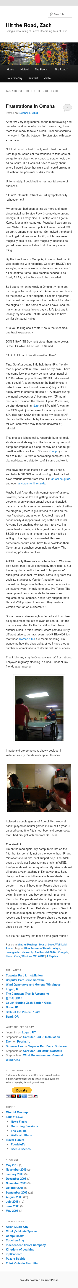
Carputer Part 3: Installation (24, 975)
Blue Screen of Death (37, 948)
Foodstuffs (18, 1144)
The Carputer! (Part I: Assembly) (27, 993)
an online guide (60, 479)
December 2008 (16, 1178)
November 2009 (16, 1169)
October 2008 (14, 1188)
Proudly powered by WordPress (39, 1280)
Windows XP (29, 956)
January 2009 (14, 1174)
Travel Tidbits (15, 1140)
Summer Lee (14, 1046)
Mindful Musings (27, 944)
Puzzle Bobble (15, 1258)
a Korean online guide (31, 483)
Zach (9, 1041)
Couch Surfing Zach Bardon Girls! (29, 1003)
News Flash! (19, 1121)
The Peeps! (41, 69)
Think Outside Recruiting (22, 1263)
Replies (52, 956)
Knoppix (54, 451)
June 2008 (12, 1206)
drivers (25, 952)
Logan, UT (13, 989)
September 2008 (16, 1192)
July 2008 (12, 1201)
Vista (17, 956)
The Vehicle (18, 1131)
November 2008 (16, 1183)
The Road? (61, 69)
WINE (41, 956)
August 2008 (14, 1197)
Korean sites (27, 639)
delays (56, 948)
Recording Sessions (24, 1126)
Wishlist (33, 78)
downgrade (13, 952)
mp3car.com (14, 1254)
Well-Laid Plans (21, 1135)
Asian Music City (17, 1227)
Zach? (47, 78)
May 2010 (12, 1165)
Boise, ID (12, 1007)
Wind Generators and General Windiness (33, 984)
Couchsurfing (15, 1240)
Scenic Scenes (21, 1149)
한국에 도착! (14, 998)
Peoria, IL (23, 1041)
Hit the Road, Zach (29, 25)
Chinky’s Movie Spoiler (21, 1231)
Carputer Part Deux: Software (25, 980)
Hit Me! (24, 69)
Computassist (15, 1236)
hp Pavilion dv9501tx (44, 952)
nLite (35, 405)
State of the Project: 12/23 (23, 1012)
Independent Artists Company (26, 1245)
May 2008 (12, 1210)
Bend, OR (12, 1016)
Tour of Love (46, 944)
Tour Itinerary (14, 78)
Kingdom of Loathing (20, 1249)
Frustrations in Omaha (30, 106)
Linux (9, 956)
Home (10, 69)
